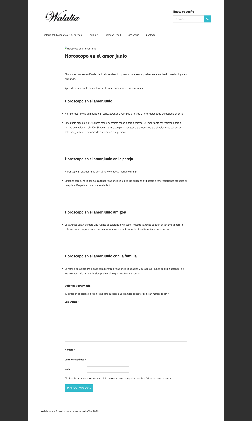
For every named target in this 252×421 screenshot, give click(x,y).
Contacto (150, 35)
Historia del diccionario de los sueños (62, 35)
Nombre (70, 350)
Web (67, 369)
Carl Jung (93, 35)
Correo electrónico (75, 359)
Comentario (72, 302)
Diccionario (133, 35)
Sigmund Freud (113, 35)
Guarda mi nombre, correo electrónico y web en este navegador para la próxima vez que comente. (120, 378)
